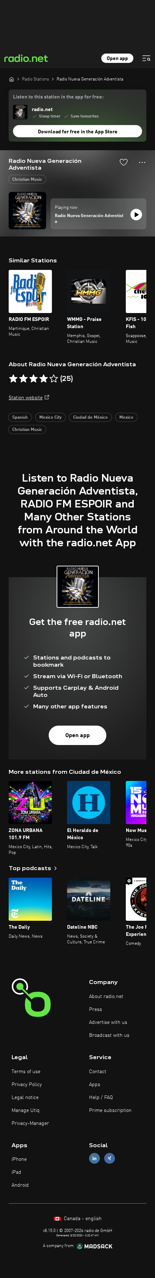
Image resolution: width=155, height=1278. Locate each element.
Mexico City (50, 417)
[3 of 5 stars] (33, 379)
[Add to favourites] (123, 162)
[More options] (142, 162)
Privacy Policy (27, 1084)
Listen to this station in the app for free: (58, 97)
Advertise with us (108, 1022)
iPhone (19, 1159)
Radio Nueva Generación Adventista (89, 219)
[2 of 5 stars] (23, 379)
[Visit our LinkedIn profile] (94, 1158)
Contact (97, 1071)
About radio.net (106, 996)
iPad (16, 1172)
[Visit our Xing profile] (109, 1158)
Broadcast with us (109, 1035)
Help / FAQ (101, 1097)
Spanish (20, 417)
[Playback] (136, 214)
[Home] (11, 79)
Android (20, 1185)
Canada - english (82, 1218)
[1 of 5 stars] (13, 379)
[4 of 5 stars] (44, 379)
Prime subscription (110, 1110)
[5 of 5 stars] (54, 379)
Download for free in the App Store (78, 131)
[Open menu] (146, 58)
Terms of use (26, 1071)
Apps (94, 1084)
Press (95, 1009)
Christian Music (27, 180)
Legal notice (25, 1097)
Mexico (126, 417)
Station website (26, 397)
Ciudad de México (90, 417)
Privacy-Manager (30, 1123)
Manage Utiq (26, 1110)
